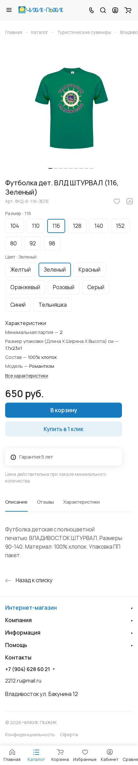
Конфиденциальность (30, 734)
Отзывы (45, 501)
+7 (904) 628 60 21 (27, 669)
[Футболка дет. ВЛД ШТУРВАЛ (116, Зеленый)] (71, 109)
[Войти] (115, 10)
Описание (16, 501)
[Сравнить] (129, 201)
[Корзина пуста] (128, 10)
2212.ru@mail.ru (23, 680)
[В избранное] (117, 201)
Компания (18, 620)
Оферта (69, 734)
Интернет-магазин (31, 607)
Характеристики (81, 501)
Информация (22, 632)
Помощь (16, 645)
